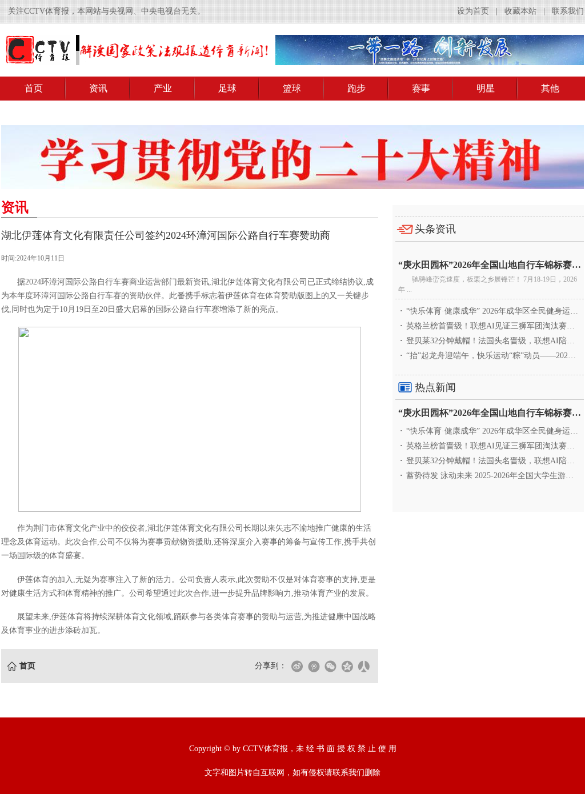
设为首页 (473, 11)
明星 (485, 88)
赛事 (421, 88)
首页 (34, 88)
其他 (550, 88)
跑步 (356, 88)
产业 (163, 88)
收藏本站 (520, 11)
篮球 (292, 88)
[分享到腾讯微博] (313, 666)
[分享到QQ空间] (346, 666)
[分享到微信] (330, 666)
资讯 (98, 88)
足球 (227, 88)
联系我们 (568, 11)
